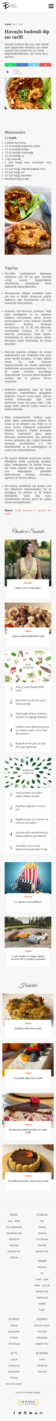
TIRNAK (42, 1227)
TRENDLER (14, 1239)
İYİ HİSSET (14, 1319)
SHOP (42, 1359)
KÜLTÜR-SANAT (14, 1383)
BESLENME (14, 1331)
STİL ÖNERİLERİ (14, 1227)
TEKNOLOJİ (42, 1297)
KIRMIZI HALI (42, 1343)
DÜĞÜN (14, 1257)
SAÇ (42, 1221)
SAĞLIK (14, 1325)
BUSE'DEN (42, 1353)
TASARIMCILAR (14, 1233)
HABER (42, 1303)
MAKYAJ (42, 1233)
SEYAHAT (42, 1267)
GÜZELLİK (42, 1214)
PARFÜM (42, 1245)
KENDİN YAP (14, 1251)
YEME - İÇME (18, 24)
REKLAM (42, 1371)
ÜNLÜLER (14, 1245)
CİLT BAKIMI (42, 1239)
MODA (14, 1214)
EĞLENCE (42, 1319)
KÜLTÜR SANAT (42, 1325)
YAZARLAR (42, 1365)
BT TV (14, 1353)
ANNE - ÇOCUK (42, 1285)
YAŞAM (8, 24)
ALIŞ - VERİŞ (14, 1221)
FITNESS (14, 1337)
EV (42, 1273)
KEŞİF (42, 1309)
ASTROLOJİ (14, 1343)
